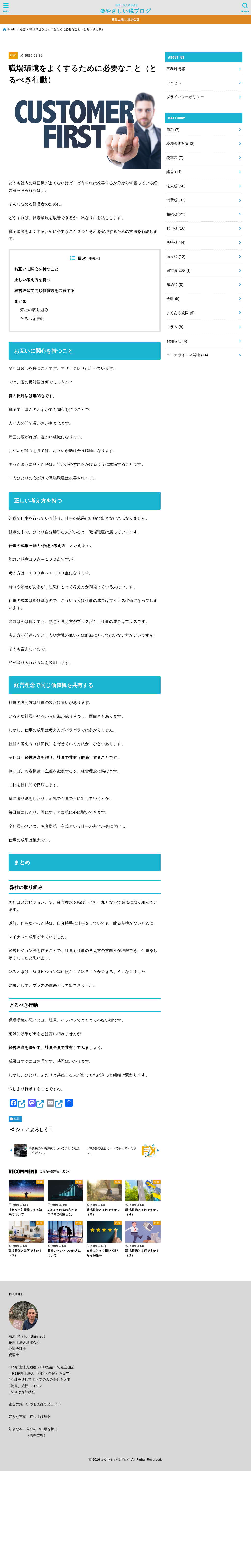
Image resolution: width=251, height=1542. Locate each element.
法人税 (176, 186)
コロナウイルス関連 (187, 355)
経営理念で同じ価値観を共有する (44, 290)
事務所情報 (175, 69)
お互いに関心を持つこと (36, 269)
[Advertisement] (125, 1505)
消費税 (176, 200)
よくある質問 (180, 313)
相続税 (176, 214)
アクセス (173, 83)
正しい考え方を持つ (32, 280)
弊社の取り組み (34, 310)
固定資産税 (178, 271)
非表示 (94, 258)
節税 (173, 130)
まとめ (20, 301)
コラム (175, 327)
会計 (173, 299)
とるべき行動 (32, 319)
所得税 (176, 242)
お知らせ (176, 341)
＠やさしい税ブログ (125, 11)
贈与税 (176, 228)
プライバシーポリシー (185, 97)
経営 (13, 55)
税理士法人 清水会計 (125, 19)
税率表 (175, 158)
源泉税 (176, 257)
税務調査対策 (180, 144)
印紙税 (175, 285)
